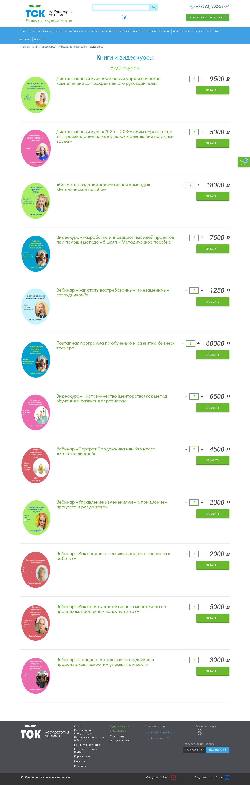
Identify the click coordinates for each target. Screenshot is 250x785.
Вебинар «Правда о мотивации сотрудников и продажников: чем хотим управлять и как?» (105, 661)
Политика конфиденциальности (50, 777)
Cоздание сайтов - (158, 777)
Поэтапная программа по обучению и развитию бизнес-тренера (115, 345)
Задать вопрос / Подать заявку (208, 17)
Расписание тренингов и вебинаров (121, 31)
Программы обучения (157, 31)
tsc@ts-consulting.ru (163, 732)
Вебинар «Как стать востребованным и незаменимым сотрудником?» (112, 292)
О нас (23, 31)
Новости (39, 39)
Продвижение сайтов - (209, 777)
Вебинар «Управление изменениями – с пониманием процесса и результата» (111, 504)
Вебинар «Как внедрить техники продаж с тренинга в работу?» (113, 555)
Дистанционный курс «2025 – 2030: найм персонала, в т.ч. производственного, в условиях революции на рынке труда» (115, 136)
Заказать (212, 90)
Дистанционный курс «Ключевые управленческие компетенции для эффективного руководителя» (108, 80)
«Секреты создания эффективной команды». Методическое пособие (104, 186)
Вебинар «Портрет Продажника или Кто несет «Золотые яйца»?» (105, 451)
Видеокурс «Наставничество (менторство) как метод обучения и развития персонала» (111, 398)
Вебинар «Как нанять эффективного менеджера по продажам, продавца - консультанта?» (111, 608)
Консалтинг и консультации (81, 31)
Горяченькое (213, 31)
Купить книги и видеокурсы (45, 31)
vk (124, 17)
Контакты (25, 39)
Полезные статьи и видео (188, 31)
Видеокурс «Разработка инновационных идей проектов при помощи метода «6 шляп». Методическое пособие (115, 239)
